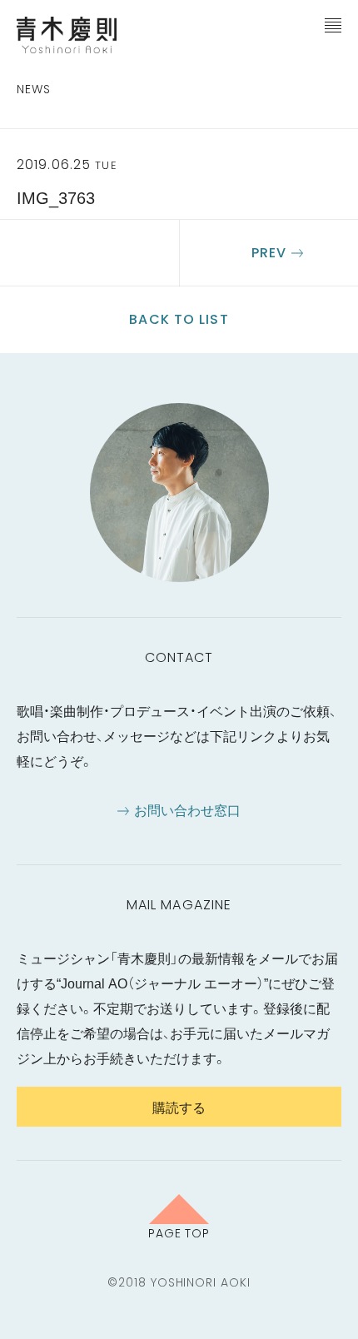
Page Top (179, 1232)
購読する (179, 1107)
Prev (268, 252)
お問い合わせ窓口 (187, 809)
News (34, 89)
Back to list (178, 319)
